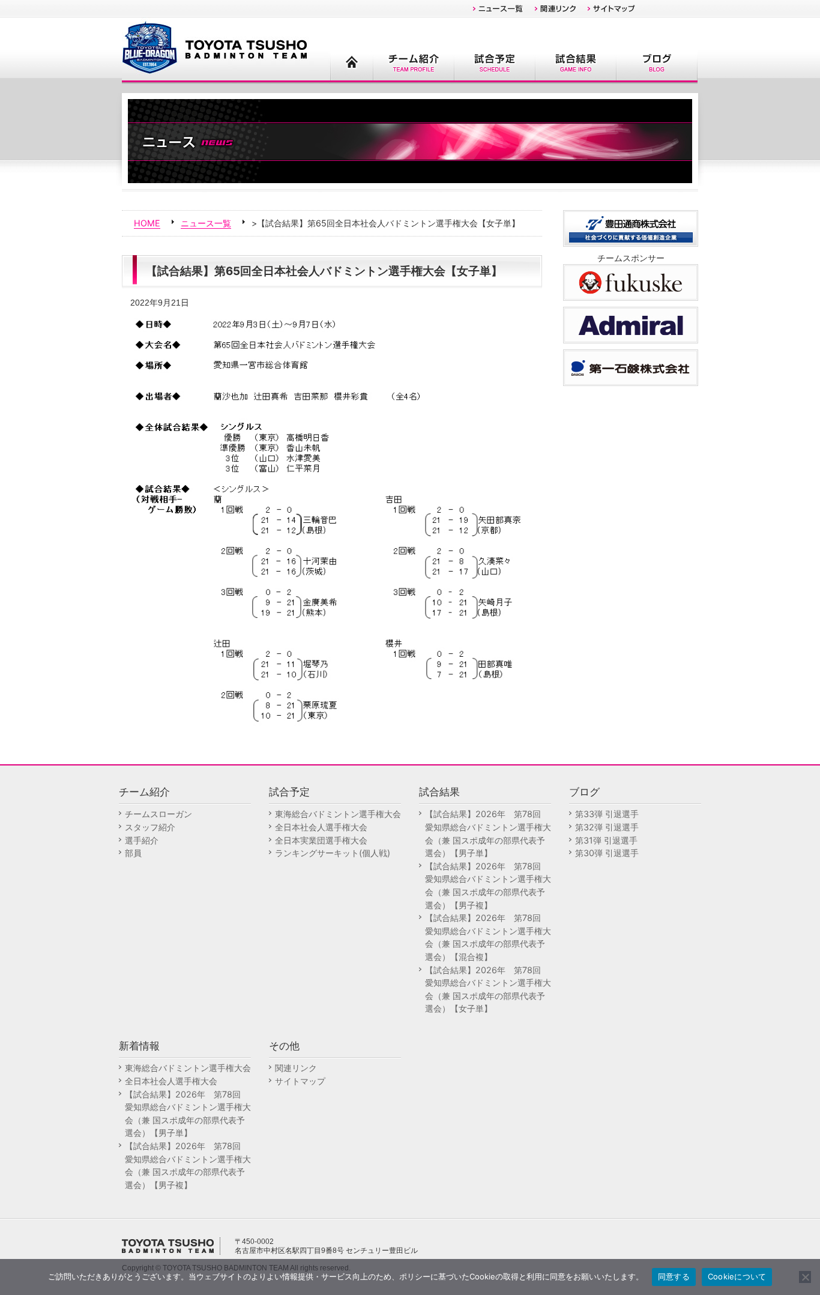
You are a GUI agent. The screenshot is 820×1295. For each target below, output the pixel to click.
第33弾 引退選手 (607, 814)
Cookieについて (737, 1276)
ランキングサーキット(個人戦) (332, 853)
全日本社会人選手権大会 (321, 827)
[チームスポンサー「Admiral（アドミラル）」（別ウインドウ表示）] (630, 324)
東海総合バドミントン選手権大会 (338, 814)
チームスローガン (158, 814)
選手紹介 (141, 840)
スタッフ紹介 (150, 827)
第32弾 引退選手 (607, 827)
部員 (133, 853)
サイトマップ (300, 1081)
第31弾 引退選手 (606, 840)
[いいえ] (805, 1277)
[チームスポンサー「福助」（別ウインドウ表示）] (630, 281)
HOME (147, 223)
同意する (674, 1276)
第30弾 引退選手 (607, 853)
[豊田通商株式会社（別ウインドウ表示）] (630, 227)
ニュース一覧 (206, 223)
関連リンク (296, 1068)
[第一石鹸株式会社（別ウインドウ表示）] (630, 366)
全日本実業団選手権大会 (321, 840)
